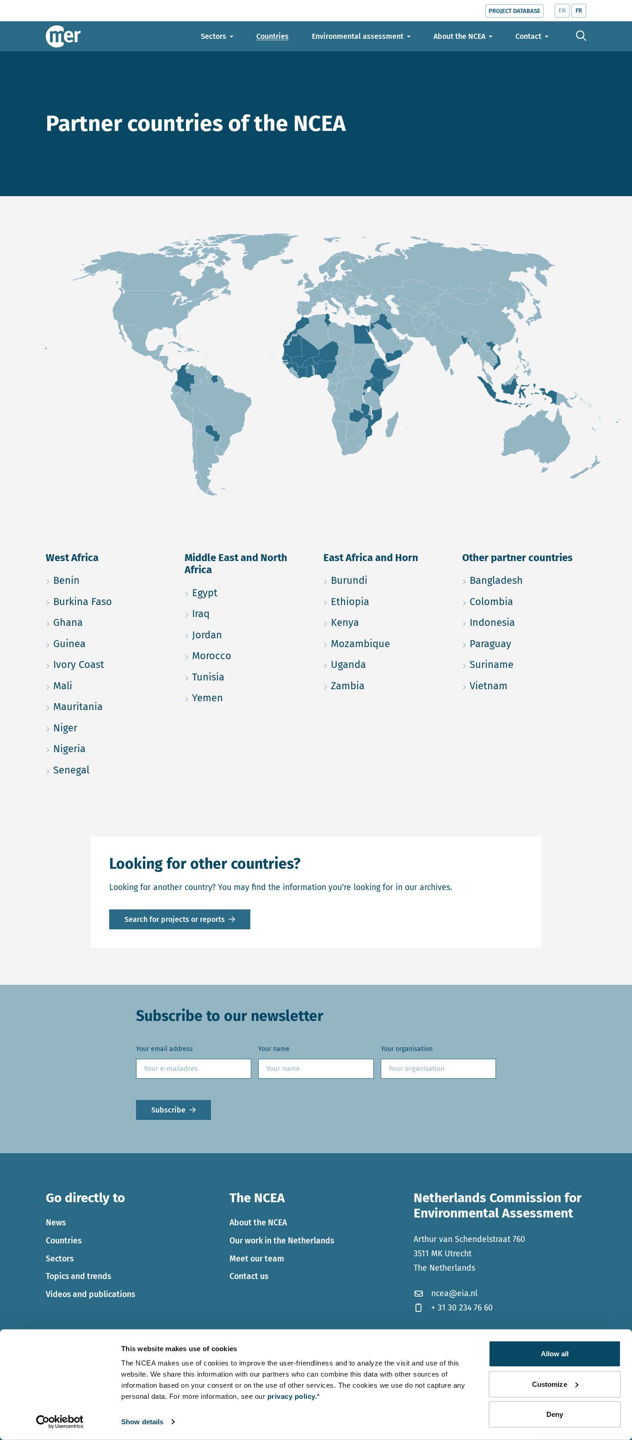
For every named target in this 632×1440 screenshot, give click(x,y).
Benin (108, 580)
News (56, 1223)
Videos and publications (90, 1294)
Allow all (555, 1354)
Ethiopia (385, 601)
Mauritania (108, 706)
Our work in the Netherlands (281, 1241)
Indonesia (524, 622)
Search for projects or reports (174, 919)
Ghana (108, 622)
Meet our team (256, 1259)
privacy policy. (292, 1396)
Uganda (385, 664)
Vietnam (524, 685)
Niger (108, 727)
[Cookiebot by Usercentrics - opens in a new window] (59, 1422)
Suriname (524, 664)
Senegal (108, 769)
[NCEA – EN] (63, 36)
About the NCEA (258, 1223)
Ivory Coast (108, 664)
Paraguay (524, 643)
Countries (63, 1241)
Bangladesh (524, 580)
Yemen (247, 697)
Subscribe (168, 1110)
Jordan (247, 634)
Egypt (247, 592)
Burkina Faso (108, 601)
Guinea (108, 643)
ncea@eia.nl (454, 1293)
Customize (549, 1384)
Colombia (524, 601)
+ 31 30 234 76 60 (462, 1308)
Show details (142, 1422)
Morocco (247, 655)
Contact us (248, 1276)
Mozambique (385, 643)
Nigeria (108, 748)
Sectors (60, 1259)
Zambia (385, 685)
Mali (106, 685)
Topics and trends (78, 1276)
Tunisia (247, 676)
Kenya (385, 622)
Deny (554, 1414)
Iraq (245, 613)
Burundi (385, 580)
